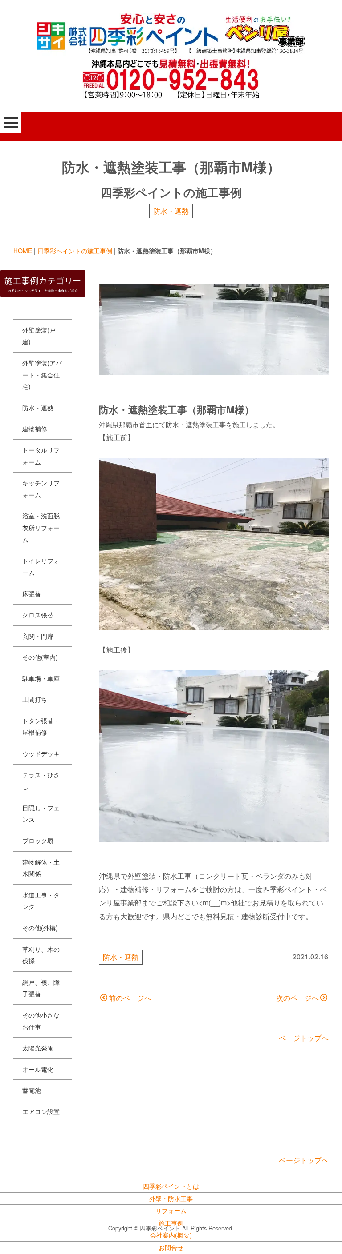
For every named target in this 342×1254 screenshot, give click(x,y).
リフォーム (171, 1210)
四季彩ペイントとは (171, 1186)
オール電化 (37, 1069)
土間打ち (34, 699)
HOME (22, 250)
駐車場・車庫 (41, 678)
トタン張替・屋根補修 (41, 726)
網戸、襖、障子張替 (41, 988)
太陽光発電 (37, 1047)
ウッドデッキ (41, 753)
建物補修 (34, 428)
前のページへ (130, 998)
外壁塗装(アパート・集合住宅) (42, 374)
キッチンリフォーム (41, 488)
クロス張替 (37, 614)
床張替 (31, 593)
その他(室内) (40, 657)
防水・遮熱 (171, 211)
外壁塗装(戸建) (39, 335)
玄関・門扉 (37, 636)
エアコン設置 (41, 1111)
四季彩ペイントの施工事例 (74, 250)
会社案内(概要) (171, 1234)
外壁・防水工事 (171, 1198)
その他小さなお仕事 (41, 1020)
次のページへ (297, 998)
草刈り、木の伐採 (41, 955)
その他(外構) (40, 927)
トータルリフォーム (41, 455)
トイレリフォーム (41, 566)
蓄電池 (31, 1090)
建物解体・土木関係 (41, 867)
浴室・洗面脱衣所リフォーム (41, 527)
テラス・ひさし (41, 780)
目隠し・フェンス (41, 813)
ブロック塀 (37, 840)
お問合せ (171, 1247)
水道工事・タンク (41, 900)
